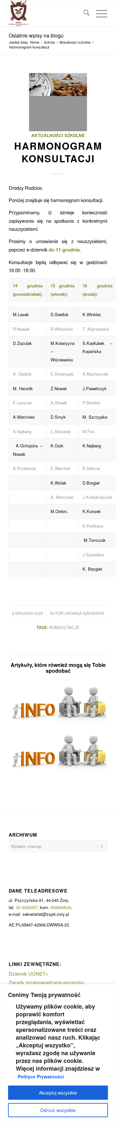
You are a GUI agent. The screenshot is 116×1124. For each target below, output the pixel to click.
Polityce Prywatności (41, 1076)
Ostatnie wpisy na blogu (36, 35)
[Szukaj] (83, 13)
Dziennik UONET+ (28, 973)
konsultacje (64, 627)
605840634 (61, 907)
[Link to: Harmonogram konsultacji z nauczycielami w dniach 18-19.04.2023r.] (33, 753)
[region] (58, 1054)
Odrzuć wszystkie (58, 1110)
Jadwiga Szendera (84, 613)
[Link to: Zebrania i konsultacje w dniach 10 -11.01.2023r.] (82, 704)
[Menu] (98, 13)
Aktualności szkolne (58, 135)
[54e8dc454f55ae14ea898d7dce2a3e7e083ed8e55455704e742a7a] (58, 102)
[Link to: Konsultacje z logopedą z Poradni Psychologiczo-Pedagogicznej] (33, 704)
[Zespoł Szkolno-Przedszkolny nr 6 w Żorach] (48, 13)
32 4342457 (26, 907)
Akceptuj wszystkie (58, 1092)
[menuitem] (83, 13)
